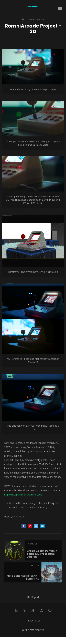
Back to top (34, 620)
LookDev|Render (35, 19)
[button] (33, 597)
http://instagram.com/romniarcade (23, 494)
